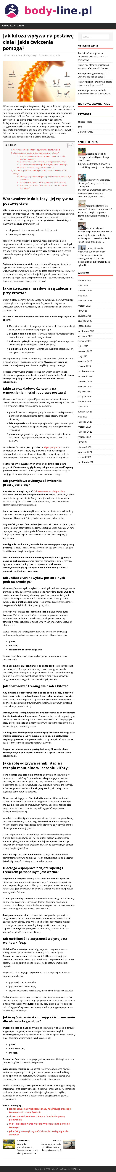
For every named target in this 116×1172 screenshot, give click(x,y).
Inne (80, 126)
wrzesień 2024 (85, 376)
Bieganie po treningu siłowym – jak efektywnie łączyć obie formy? (93, 157)
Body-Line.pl (31, 55)
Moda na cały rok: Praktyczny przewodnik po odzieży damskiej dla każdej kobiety (95, 231)
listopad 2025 (84, 325)
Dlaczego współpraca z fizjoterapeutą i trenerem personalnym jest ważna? (46, 178)
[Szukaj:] (95, 36)
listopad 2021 (84, 457)
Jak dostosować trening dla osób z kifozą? (37, 167)
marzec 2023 (84, 426)
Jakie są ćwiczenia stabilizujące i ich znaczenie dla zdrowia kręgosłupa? (43, 186)
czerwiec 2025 (85, 351)
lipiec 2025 (83, 346)
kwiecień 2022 (85, 431)
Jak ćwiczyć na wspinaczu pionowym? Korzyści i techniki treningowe (92, 56)
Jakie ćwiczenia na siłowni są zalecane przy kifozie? (36, 153)
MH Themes (76, 1169)
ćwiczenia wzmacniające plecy (49, 491)
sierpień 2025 (84, 340)
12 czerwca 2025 (14, 55)
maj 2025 (82, 356)
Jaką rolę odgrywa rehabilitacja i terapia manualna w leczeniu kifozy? (40, 172)
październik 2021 (86, 462)
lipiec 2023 (83, 406)
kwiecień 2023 (85, 421)
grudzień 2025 (85, 320)
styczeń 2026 (84, 315)
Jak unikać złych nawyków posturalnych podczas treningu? (43, 164)
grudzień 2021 (85, 452)
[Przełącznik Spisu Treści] (68, 145)
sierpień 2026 (84, 280)
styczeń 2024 (84, 391)
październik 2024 (86, 371)
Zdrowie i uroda (85, 131)
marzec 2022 (84, 436)
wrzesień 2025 (85, 336)
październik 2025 (86, 331)
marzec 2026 (84, 305)
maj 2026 (82, 295)
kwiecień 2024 (85, 386)
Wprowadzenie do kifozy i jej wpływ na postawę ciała (36, 150)
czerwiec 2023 (85, 411)
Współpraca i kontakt (14, 25)
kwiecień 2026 (85, 300)
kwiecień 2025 (85, 361)
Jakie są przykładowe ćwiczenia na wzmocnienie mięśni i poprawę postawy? (43, 157)
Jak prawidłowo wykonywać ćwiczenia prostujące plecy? (42, 162)
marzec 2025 (84, 366)
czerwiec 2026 (85, 290)
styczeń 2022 (84, 447)
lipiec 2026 (83, 285)
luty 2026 (82, 310)
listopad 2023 (84, 396)
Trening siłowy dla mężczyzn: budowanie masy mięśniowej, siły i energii (91, 252)
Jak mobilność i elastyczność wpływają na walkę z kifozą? (43, 182)
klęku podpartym (53, 447)
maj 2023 (82, 416)
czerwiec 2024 (85, 381)
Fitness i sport (48, 55)
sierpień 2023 (84, 401)
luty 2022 (82, 441)
